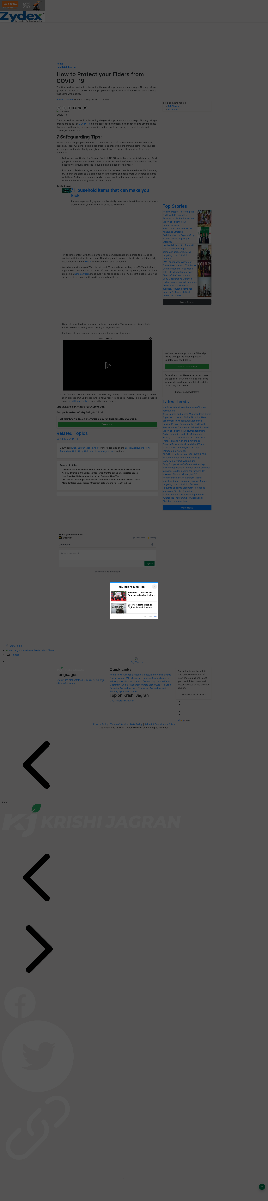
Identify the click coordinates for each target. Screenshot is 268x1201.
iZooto (155, 616)
